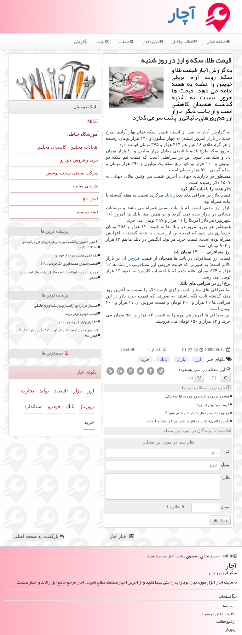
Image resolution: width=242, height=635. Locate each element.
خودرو (54, 406)
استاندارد (33, 406)
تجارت (27, 390)
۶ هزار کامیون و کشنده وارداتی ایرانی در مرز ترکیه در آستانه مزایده (60, 244)
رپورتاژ (87, 406)
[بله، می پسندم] (226, 377)
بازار (211, 138)
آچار (206, 132)
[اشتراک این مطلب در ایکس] (140, 370)
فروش (79, 42)
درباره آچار (151, 42)
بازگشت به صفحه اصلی (37, 536)
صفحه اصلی (216, 42)
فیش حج (91, 199)
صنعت (124, 42)
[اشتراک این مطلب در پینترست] (130, 370)
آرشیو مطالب (225, 621)
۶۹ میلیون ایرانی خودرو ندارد (77, 322)
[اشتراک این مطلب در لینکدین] (120, 370)
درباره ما (229, 606)
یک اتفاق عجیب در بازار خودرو (76, 255)
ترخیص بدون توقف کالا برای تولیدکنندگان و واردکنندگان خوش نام (57, 332)
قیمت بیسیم (88, 211)
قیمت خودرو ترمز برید (212, 405)
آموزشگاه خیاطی (83, 134)
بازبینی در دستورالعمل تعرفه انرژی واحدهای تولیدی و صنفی (59, 274)
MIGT (93, 121)
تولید (100, 42)
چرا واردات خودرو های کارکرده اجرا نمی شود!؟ (196, 413)
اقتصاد (61, 390)
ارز (218, 207)
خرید (145, 359)
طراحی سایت (86, 186)
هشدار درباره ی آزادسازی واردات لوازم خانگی (197, 396)
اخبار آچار (119, 536)
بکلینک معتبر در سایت (218, 614)
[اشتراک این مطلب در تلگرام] (160, 370)
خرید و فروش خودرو (79, 160)
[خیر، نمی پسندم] (199, 377)
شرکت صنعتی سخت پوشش (72, 173)
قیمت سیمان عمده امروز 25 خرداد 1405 (69, 263)
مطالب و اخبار (182, 42)
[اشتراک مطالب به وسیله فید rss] (110, 370)
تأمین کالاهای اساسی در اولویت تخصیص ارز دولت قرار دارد (188, 421)
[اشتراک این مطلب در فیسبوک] (150, 370)
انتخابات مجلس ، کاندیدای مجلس (68, 147)
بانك (168, 195)
